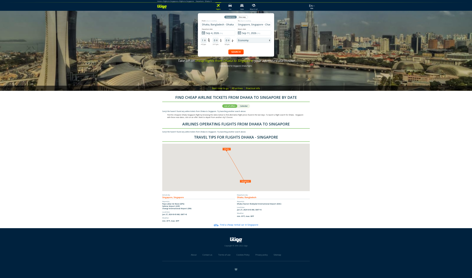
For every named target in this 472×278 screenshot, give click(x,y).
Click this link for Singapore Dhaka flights (236, 66)
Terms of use (224, 254)
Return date (242, 29)
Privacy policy (261, 254)
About (194, 254)
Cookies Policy (243, 254)
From (209, 21)
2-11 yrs (215, 44)
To (244, 21)
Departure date (207, 29)
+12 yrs (203, 44)
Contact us (207, 254)
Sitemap (277, 254)
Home (159, 1)
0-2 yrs (227, 44)
